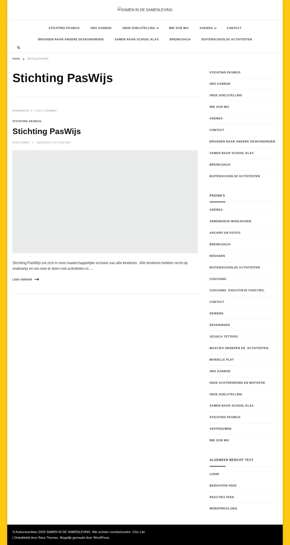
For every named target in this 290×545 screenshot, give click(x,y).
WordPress (101, 537)
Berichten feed (223, 485)
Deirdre (217, 313)
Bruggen (217, 256)
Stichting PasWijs (64, 28)
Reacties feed (222, 497)
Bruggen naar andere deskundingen (71, 39)
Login (214, 474)
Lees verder (22, 279)
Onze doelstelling (139, 28)
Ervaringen (220, 325)
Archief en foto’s (225, 232)
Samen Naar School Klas (137, 39)
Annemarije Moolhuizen (230, 221)
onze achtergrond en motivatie (237, 382)
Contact (234, 28)
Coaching (218, 279)
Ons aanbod (101, 28)
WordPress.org (223, 508)
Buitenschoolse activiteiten (227, 39)
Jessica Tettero (224, 336)
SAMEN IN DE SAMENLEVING (68, 532)
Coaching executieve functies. (237, 290)
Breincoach (180, 39)
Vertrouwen (221, 428)
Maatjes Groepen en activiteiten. (239, 348)
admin (25, 142)
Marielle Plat (222, 359)
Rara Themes (48, 537)
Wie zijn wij (179, 28)
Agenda (206, 28)
